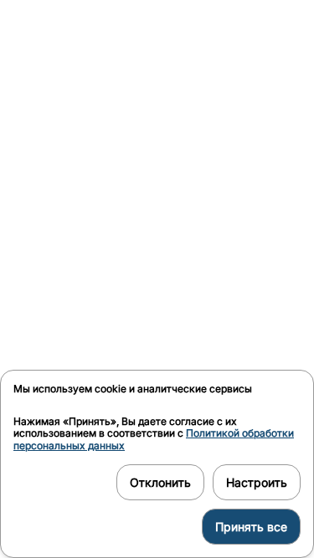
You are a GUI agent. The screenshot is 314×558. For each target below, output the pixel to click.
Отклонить (160, 482)
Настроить (256, 482)
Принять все (251, 527)
